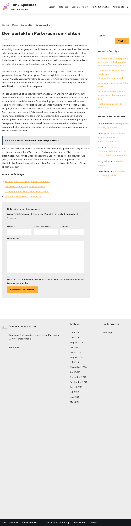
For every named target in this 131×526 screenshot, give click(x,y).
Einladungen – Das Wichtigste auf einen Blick (27, 181)
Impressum (79, 522)
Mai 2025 (74, 347)
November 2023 (78, 367)
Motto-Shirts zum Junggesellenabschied (25, 186)
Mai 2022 (74, 402)
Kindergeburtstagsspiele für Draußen (23, 196)
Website (64, 226)
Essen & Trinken (80, 6)
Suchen (101, 35)
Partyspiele (118, 6)
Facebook (14, 347)
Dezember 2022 (78, 377)
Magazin (51, 6)
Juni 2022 (74, 397)
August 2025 (76, 342)
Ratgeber (63, 6)
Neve (4, 522)
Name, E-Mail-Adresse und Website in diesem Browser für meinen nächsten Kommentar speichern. (45, 281)
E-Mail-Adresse (42, 226)
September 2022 (78, 382)
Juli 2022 (74, 392)
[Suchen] (127, 7)
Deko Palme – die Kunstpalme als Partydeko (27, 191)
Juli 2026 (74, 332)
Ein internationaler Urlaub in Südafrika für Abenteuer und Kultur (111, 95)
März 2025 (75, 352)
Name (11, 226)
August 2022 (76, 387)
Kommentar (14, 238)
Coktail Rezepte (107, 333)
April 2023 (75, 372)
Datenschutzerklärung (57, 522)
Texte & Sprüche (100, 6)
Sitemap (92, 522)
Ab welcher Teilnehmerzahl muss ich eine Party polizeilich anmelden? (112, 151)
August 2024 (76, 357)
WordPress (30, 522)
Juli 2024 (74, 362)
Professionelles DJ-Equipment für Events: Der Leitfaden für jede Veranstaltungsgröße (112, 62)
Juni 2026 (75, 337)
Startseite (6, 25)
